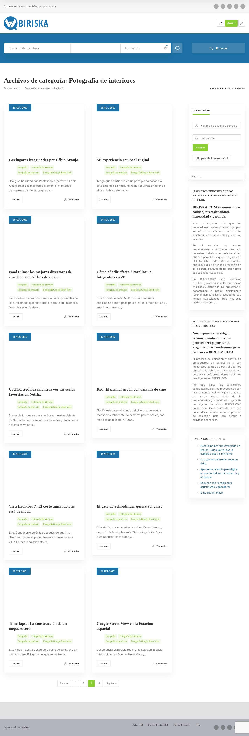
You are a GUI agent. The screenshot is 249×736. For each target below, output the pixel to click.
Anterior (64, 683)
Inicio (16, 88)
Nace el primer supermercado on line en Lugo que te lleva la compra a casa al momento (220, 449)
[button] (241, 23)
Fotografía (22, 167)
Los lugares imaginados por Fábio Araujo (43, 160)
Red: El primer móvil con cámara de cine (131, 389)
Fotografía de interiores (37, 88)
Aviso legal (137, 725)
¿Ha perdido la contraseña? (212, 158)
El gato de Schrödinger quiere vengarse (129, 506)
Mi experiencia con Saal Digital (123, 160)
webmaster (73, 199)
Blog (198, 725)
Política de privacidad (158, 725)
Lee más (15, 199)
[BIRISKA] (26, 23)
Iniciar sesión (201, 109)
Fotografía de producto (28, 172)
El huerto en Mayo (211, 492)
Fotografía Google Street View (57, 172)
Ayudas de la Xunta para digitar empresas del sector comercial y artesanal (220, 473)
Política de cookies (181, 725)
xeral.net (25, 727)
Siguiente (111, 683)
